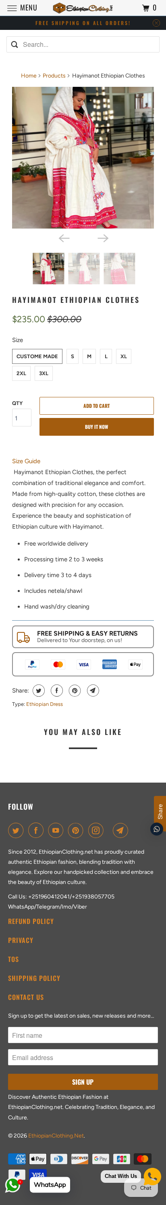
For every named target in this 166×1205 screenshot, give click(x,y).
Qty (17, 403)
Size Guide (26, 461)
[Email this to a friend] (92, 690)
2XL (21, 373)
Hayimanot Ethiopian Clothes (76, 299)
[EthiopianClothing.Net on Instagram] (97, 830)
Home (29, 75)
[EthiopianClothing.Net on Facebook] (37, 830)
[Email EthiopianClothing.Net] (122, 830)
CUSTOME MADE (37, 356)
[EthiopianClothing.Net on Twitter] (17, 830)
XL (123, 356)
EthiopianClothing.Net (56, 1135)
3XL (43, 373)
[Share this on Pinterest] (74, 690)
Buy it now (96, 426)
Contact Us (26, 997)
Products (54, 75)
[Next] (102, 237)
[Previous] (64, 237)
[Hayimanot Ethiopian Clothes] (83, 158)
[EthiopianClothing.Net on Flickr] (109, 830)
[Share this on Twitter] (38, 690)
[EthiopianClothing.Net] (83, 8)
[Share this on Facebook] (56, 690)
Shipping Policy (34, 978)
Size (17, 340)
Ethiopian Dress (44, 704)
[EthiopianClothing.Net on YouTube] (57, 830)
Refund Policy (31, 921)
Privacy (20, 940)
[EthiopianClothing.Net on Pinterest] (77, 830)
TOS (13, 959)
